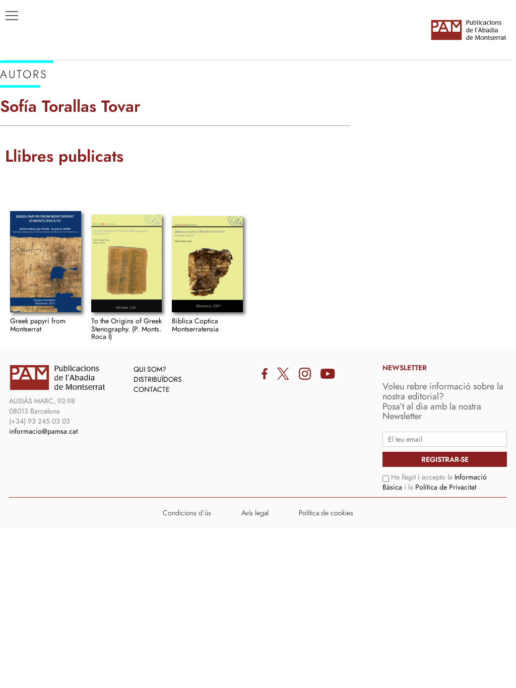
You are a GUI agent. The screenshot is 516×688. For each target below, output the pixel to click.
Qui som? (150, 369)
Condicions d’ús (187, 513)
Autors (26, 121)
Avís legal (255, 513)
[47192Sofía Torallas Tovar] (45, 262)
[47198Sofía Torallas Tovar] (207, 264)
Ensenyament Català (55, 136)
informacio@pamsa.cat (43, 431)
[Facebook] (264, 374)
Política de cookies (326, 513)
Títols (23, 106)
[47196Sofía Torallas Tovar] (126, 263)
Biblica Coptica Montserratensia (195, 324)
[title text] (468, 29)
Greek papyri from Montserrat (38, 324)
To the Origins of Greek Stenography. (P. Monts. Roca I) (126, 328)
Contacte (152, 389)
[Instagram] (304, 373)
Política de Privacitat (445, 487)
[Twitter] (283, 373)
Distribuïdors (158, 379)
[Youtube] (328, 373)
